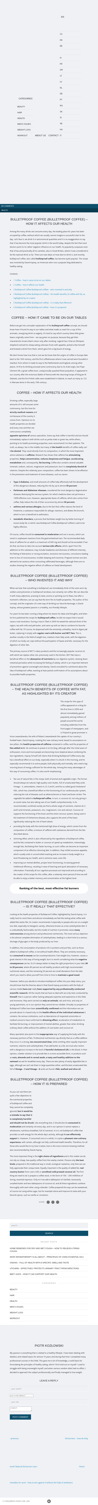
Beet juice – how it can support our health (33, 1274)
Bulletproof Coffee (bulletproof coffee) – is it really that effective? (43, 302)
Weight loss (24, 130)
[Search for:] (49, 1225)
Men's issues (16, 1307)
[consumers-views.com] (49, 7)
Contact (53, 135)
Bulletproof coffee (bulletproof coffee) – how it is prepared (40, 307)
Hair (19, 112)
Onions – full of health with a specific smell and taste (39, 1263)
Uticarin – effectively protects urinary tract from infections (44, 1268)
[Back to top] (49, 1501)
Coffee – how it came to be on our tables (32, 280)
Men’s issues (24, 124)
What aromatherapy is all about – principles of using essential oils (47, 1257)
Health (21, 118)
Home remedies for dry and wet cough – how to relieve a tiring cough (44, 1249)
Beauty (21, 107)
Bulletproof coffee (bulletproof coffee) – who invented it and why (43, 289)
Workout (22, 135)
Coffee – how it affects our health (29, 284)
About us (40, 135)
